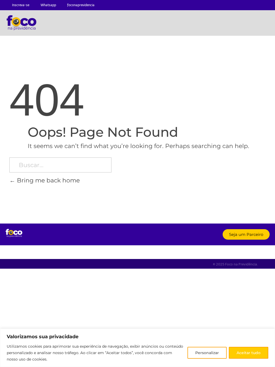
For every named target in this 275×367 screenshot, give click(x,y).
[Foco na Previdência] (14, 233)
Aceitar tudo (248, 352)
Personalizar (207, 352)
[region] (137, 348)
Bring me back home (47, 180)
